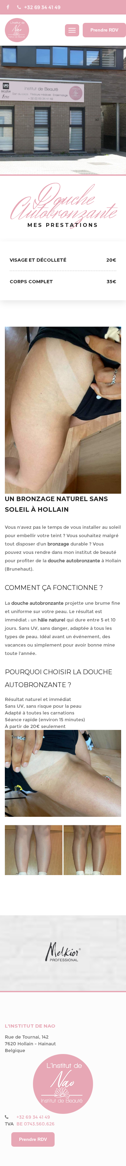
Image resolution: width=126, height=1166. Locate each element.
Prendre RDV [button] (104, 30)
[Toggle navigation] (72, 30)
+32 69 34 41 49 (42, 7)
